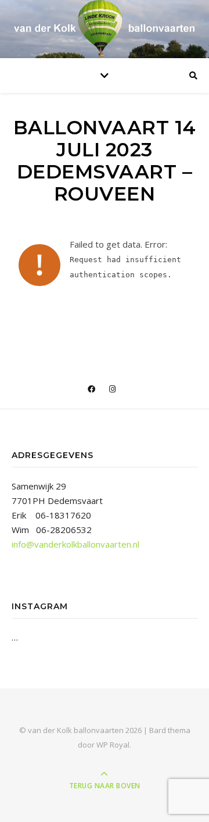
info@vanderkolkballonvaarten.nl (75, 544)
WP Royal (112, 744)
